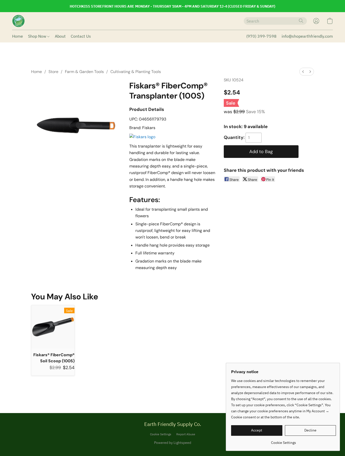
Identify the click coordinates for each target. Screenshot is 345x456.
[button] (18, 21)
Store (53, 71)
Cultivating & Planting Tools (135, 71)
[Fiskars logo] (142, 136)
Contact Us (81, 36)
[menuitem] (303, 71)
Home (17, 36)
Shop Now (37, 36)
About (60, 36)
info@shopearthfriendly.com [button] (307, 36)
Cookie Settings (160, 434)
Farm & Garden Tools (84, 71)
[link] (283, 441)
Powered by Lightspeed (172, 442)
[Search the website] (301, 20)
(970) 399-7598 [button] (261, 36)
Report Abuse (185, 434)
